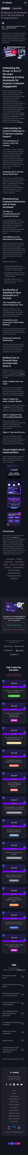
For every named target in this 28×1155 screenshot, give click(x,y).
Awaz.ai (20, 122)
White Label (14, 1121)
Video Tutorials (14, 1110)
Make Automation (14, 1116)
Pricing (14, 1093)
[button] (25, 2)
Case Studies (14, 1096)
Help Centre (14, 1107)
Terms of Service (14, 1099)
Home (14, 1090)
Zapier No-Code (14, 1113)
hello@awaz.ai (20, 970)
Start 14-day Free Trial (14, 625)
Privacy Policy (14, 1102)
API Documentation (14, 1118)
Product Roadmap (14, 1104)
